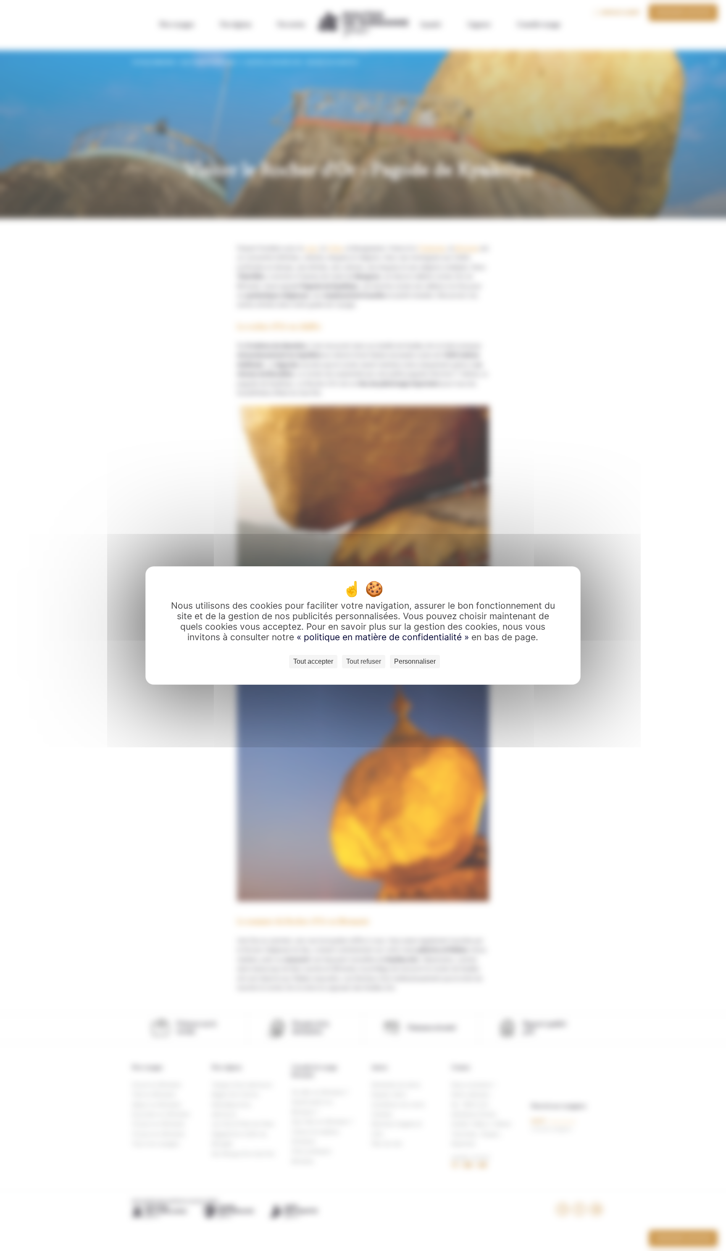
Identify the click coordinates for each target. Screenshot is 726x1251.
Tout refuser (363, 661)
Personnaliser (415, 661)
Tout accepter (313, 661)
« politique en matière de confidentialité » (384, 637)
